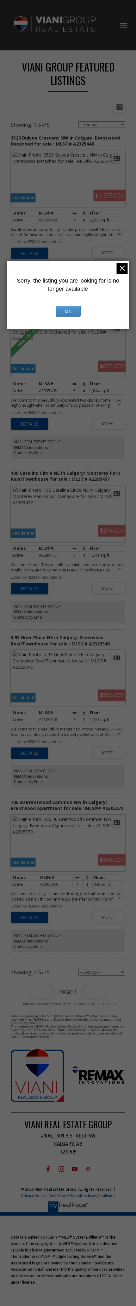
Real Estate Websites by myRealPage (82, 1196)
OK (68, 311)
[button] (48, 1169)
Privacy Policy (33, 1196)
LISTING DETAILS (29, 253)
